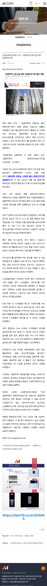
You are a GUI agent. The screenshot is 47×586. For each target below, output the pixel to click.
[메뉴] (44, 3)
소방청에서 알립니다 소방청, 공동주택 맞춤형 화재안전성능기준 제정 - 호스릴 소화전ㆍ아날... (27, 543)
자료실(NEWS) (20, 37)
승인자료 (29, 37)
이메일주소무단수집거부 (19, 573)
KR (36, 3)
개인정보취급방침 (6, 573)
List (42, 529)
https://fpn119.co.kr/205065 (12, 69)
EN (39, 3)
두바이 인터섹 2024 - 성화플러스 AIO (21, 536)
